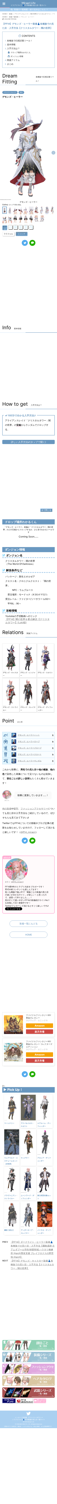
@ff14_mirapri (28, 832)
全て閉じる (46, 510)
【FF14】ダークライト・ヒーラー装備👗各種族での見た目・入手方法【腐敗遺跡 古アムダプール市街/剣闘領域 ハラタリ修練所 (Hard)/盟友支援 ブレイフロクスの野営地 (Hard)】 (33, 1249)
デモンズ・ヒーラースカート (29, 754)
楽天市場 (39, 1031)
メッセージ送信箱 (21, 1417)
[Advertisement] (28, 287)
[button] (53, 152)
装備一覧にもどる (28, 923)
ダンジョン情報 (16, 56)
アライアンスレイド (10, 92)
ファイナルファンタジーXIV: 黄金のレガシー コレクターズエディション (39, 1044)
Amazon (40, 1025)
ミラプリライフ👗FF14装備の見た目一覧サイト (28, 1419)
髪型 (16, 808)
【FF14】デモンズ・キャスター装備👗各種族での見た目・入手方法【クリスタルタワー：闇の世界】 (32, 1264)
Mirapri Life (29, 2)
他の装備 (6, 808)
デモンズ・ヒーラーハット (29, 735)
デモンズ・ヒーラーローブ (29, 741)
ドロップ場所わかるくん (20, 52)
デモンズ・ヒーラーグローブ (29, 748)
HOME (28, 934)
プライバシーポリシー (35, 1417)
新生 (21, 92)
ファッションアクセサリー (34, 808)
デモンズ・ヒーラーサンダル (29, 761)
